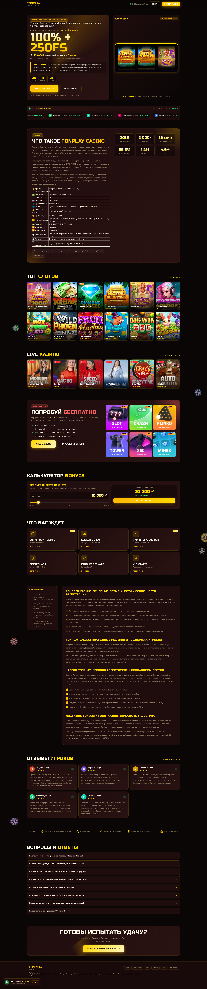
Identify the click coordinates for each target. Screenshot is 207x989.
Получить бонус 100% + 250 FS (103, 948)
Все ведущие (171, 356)
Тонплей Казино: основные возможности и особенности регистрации (42, 597)
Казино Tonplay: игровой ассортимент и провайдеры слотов (43, 615)
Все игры (173, 278)
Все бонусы (70, 88)
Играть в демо (44, 444)
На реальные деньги (72, 444)
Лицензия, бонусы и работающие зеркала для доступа (42, 624)
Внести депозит (144, 500)
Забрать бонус (43, 88)
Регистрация (171, 4)
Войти (155, 4)
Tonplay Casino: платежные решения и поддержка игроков (42, 606)
